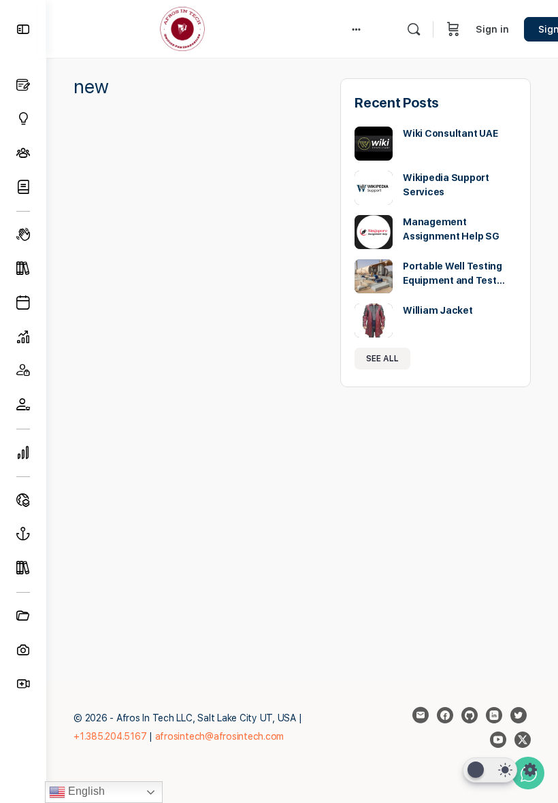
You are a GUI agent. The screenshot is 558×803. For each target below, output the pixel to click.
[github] (469, 715)
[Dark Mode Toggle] (490, 770)
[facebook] (445, 715)
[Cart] (453, 29)
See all (382, 358)
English (85, 791)
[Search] (413, 29)
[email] (420, 715)
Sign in (492, 29)
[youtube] (498, 740)
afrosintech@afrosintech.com (219, 736)
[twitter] (518, 715)
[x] (522, 740)
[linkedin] (494, 715)
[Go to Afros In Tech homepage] (182, 27)
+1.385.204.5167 (109, 736)
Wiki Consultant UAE (450, 133)
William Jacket (438, 310)
